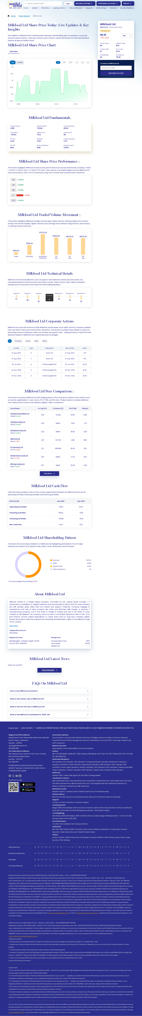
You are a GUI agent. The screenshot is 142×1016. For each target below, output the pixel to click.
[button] (25, 3)
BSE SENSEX (63, 754)
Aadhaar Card (69, 824)
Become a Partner (83, 3)
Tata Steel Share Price (78, 781)
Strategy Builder (94, 775)
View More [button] (13, 626)
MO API (80, 775)
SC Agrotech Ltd (16, 447)
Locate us (70, 802)
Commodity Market (70, 748)
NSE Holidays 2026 (58, 816)
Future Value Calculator (69, 767)
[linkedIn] (20, 776)
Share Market (57, 748)
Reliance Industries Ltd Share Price (64, 786)
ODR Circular (109, 837)
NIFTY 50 (55, 754)
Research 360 (57, 775)
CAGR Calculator (75, 765)
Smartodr (93, 837)
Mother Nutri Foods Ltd (19, 456)
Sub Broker (127, 808)
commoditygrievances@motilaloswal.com (23, 936)
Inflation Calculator (74, 770)
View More (48, 473)
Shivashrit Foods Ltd (18, 430)
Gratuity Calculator (87, 767)
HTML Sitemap (65, 840)
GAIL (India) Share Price (119, 781)
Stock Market (67, 808)
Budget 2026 (57, 808)
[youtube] (16, 776)
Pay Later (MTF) (106, 740)
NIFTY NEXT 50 (103, 754)
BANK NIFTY (73, 754)
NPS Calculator (87, 770)
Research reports (58, 791)
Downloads (85, 837)
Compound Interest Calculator (97, 762)
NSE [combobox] (124, 36)
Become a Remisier (113, 797)
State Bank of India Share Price (98, 781)
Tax (53, 824)
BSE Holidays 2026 (72, 816)
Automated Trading (102, 810)
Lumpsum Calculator (60, 765)
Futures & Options (93, 808)
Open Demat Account (106, 3)
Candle (20, 62)
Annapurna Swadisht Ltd (19, 414)
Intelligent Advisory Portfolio (101, 738)
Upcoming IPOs (57, 738)
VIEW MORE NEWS (48, 670)
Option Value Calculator (103, 770)
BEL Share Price (83, 786)
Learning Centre (72, 791)
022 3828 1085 (14, 748)
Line (12, 62)
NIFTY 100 (126, 754)
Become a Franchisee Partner (77, 797)
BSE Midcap (93, 754)
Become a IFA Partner (97, 797)
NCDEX (66, 829)
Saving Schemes (81, 824)
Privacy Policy (120, 837)
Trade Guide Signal (70, 775)
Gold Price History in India (89, 816)
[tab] (58, 62)
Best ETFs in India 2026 (68, 818)
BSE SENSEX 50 (61, 756)
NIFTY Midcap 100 (115, 754)
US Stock (119, 808)
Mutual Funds (70, 738)
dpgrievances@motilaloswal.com (87, 913)
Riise (86, 775)
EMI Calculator (105, 765)
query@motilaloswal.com (18, 746)
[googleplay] (27, 789)
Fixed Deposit (95, 740)
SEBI (61, 829)
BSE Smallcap (82, 754)
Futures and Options (86, 748)
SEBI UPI (126, 3)
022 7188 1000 (14, 762)
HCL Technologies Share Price (97, 783)
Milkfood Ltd (15, 439)
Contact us (56, 802)
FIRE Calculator (118, 770)
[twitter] (13, 776)
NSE (57, 829)
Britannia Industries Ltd (118, 783)
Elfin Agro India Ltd (17, 464)
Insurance (61, 743)
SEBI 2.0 (100, 837)
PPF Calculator (100, 767)
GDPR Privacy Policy (72, 837)
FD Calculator (68, 762)
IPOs (102, 808)
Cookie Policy (115, 829)
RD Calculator (80, 762)
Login (68, 4)
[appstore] (27, 784)
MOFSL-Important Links (78, 829)
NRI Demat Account (83, 738)
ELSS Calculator (111, 767)
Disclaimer (105, 829)
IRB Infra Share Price (79, 783)
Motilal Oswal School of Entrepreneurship (94, 791)
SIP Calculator (57, 762)
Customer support (82, 802)
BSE (53, 829)
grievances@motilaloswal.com (59, 913)
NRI (58, 810)
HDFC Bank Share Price (60, 781)
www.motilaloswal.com (16, 1012)
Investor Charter (58, 837)
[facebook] (10, 776)
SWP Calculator (117, 765)
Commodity (64, 810)
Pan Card (59, 824)
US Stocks (116, 738)
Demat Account (79, 808)
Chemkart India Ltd (17, 422)
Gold (54, 810)
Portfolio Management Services (77, 740)
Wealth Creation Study (86, 832)
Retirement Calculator (118, 762)
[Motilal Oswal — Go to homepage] (15, 5)
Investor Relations (94, 829)
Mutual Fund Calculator (90, 765)
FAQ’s (64, 802)
